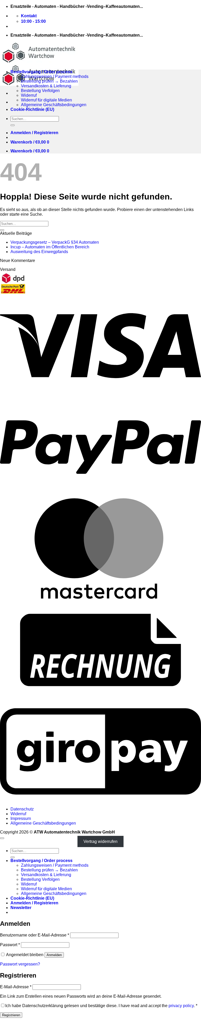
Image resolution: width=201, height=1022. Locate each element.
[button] (34, 132)
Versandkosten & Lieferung (46, 86)
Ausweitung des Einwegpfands (39, 251)
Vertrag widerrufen (100, 841)
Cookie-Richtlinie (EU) (32, 109)
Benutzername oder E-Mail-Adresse (34, 935)
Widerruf (29, 95)
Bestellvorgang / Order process (41, 72)
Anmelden (54, 955)
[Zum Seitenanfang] (2, 838)
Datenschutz (22, 809)
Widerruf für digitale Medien (46, 100)
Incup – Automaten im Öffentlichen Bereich (49, 247)
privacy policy (181, 1005)
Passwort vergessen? (20, 964)
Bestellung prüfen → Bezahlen (49, 81)
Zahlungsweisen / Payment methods (54, 76)
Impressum (20, 818)
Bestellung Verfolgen (40, 90)
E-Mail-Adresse (15, 987)
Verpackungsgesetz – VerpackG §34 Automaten (54, 242)
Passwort (10, 945)
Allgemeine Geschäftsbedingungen (53, 104)
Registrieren (11, 1015)
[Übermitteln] (12, 125)
